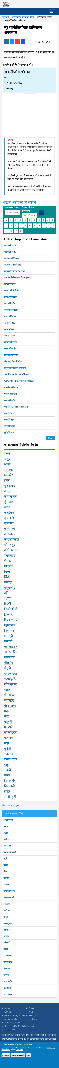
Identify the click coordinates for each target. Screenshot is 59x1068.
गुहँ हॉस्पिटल (9, 432)
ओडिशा (6, 936)
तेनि (6, 593)
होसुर (7, 791)
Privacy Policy (6, 1049)
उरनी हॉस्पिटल (10, 316)
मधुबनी (8, 721)
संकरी (7, 770)
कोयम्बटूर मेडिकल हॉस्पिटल (15, 368)
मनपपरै (8, 727)
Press (31, 1012)
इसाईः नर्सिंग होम (10, 297)
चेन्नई (7, 453)
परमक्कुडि (10, 679)
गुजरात (6, 878)
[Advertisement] (23, 112)
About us (8, 1008)
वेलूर (6, 764)
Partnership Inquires (13, 1022)
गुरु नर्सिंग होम (9, 426)
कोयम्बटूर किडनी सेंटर (13, 361)
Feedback (33, 1019)
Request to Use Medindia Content (19, 1026)
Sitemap (32, 1015)
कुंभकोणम (9, 502)
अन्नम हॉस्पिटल (10, 245)
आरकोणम (9, 475)
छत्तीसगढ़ (7, 846)
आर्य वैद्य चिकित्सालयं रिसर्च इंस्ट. (17, 277)
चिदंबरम (8, 566)
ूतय (7, 598)
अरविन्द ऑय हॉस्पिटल (12, 265)
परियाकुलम (10, 684)
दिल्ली (6, 865)
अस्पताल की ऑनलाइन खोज (23, 17)
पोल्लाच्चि (9, 695)
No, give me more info (18, 1055)
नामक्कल (9, 657)
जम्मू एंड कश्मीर (10, 897)
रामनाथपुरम (10, 759)
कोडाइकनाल (11, 539)
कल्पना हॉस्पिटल (10, 342)
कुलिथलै (9, 518)
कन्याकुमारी (10, 496)
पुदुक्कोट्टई (11, 673)
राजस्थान (7, 955)
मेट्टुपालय (10, 705)
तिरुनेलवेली (10, 609)
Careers (7, 1012)
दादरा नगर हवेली (10, 852)
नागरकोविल (11, 652)
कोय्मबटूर (9, 545)
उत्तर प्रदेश (8, 981)
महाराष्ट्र (7, 930)
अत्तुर (7, 459)
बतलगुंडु (9, 700)
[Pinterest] (17, 41)
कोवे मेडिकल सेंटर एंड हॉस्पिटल (16, 374)
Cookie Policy (51, 1048)
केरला (6, 917)
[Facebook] (6, 41)
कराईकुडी (9, 512)
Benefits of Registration (14, 1015)
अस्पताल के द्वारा (11, 207)
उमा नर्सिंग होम (9, 303)
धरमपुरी (8, 636)
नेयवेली (8, 641)
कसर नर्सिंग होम (10, 348)
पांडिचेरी (7, 942)
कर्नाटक (7, 910)
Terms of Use (19, 1049)
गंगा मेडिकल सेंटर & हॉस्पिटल (16, 407)
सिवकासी (9, 786)
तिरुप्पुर (8, 614)
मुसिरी (7, 748)
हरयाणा (6, 884)
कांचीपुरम (9, 528)
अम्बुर (7, 464)
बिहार (6, 833)
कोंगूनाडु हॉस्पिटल (11, 355)
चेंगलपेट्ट (10, 555)
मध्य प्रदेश (8, 923)
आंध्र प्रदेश (8, 820)
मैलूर (6, 743)
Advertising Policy (12, 1019)
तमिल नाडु (8, 962)
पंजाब (6, 949)
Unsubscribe (9, 1029)
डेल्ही (5, 858)
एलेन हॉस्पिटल (10, 323)
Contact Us (33, 1008)
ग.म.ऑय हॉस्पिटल (11, 387)
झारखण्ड (7, 904)
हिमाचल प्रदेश (9, 891)
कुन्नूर (7, 491)
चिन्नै (7, 571)
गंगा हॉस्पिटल (9, 413)
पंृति (7, 668)
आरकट (8, 469)
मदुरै (6, 716)
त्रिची (7, 604)
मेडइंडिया (5, 17)
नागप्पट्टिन (10, 646)
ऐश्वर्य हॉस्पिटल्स (10, 329)
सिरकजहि (10, 781)
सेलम (7, 775)
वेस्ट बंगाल (8, 994)
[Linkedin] (23, 41)
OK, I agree (5, 1055)
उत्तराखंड (7, 988)
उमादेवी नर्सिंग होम (11, 310)
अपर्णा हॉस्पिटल (10, 252)
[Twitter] (12, 41)
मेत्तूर (6, 711)
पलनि (7, 689)
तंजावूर (8, 582)
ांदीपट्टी (10, 797)
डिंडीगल (9, 577)
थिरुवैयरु (9, 630)
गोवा (5, 871)
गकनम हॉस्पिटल (10, 394)
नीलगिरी (8, 662)
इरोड (7, 480)
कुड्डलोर (9, 486)
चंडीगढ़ (6, 839)
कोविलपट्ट (10, 550)
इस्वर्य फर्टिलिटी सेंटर (12, 290)
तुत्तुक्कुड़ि (9, 587)
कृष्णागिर (9, 523)
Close (28, 1055)
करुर (7, 507)
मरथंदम (8, 738)
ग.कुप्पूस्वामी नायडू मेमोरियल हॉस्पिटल (19, 381)
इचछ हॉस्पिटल (10, 284)
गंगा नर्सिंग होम (9, 400)
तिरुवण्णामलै (11, 620)
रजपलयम (9, 754)
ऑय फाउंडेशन (9, 335)
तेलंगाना (7, 968)
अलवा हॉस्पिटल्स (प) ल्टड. (14, 271)
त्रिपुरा (6, 975)
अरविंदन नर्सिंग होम (11, 258)
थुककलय (9, 625)
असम (6, 826)
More (50, 438)
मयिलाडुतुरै (10, 732)
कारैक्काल (10, 534)
